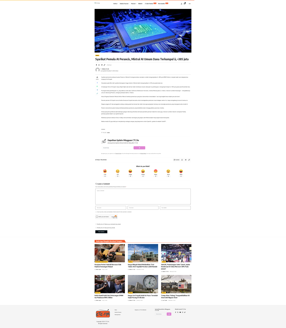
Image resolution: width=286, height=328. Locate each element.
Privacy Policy (143, 153)
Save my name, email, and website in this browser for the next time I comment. (114, 211)
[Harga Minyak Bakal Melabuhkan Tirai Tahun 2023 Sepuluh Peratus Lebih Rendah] (143, 253)
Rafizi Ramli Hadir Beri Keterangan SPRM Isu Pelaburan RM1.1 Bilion (109, 296)
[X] (178, 312)
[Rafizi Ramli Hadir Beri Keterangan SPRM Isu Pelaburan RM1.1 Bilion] (110, 284)
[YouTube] (180, 312)
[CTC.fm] (97, 3)
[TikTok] (185, 312)
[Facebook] (175, 312)
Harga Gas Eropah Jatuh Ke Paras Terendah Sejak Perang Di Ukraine (143, 296)
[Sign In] (181, 3)
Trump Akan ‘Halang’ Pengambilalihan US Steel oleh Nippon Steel (175, 296)
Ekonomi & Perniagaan (101, 261)
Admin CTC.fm (105, 68)
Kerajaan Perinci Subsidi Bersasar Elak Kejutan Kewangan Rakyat (108, 265)
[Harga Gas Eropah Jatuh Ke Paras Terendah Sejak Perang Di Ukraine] (143, 284)
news (108, 132)
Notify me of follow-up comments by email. (109, 224)
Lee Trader (164, 300)
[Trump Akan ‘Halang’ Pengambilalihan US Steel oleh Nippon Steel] (176, 284)
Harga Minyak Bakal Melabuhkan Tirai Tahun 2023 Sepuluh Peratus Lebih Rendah (142, 265)
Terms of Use (118, 153)
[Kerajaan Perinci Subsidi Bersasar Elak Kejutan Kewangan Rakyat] (110, 253)
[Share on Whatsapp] (99, 65)
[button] (187, 3)
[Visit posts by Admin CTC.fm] (97, 70)
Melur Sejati (98, 269)
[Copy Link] (104, 65)
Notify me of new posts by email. (106, 227)
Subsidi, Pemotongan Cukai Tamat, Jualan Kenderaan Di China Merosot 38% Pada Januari (175, 266)
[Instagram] (182, 312)
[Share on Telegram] (102, 65)
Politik (98, 292)
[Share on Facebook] (96, 65)
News (97, 55)
